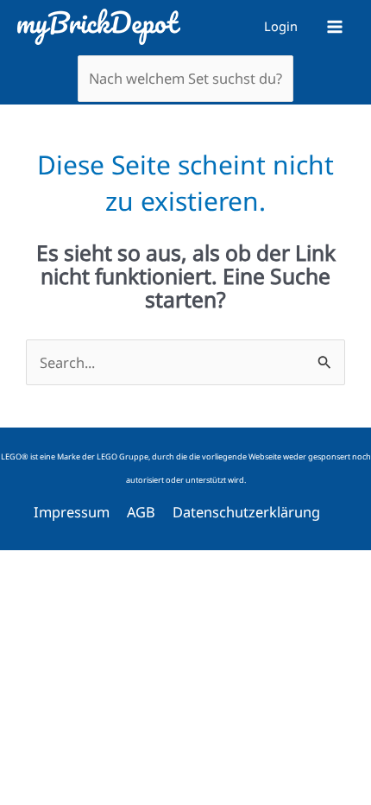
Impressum (72, 512)
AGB (141, 512)
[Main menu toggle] (334, 26)
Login (281, 26)
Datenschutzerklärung (246, 512)
